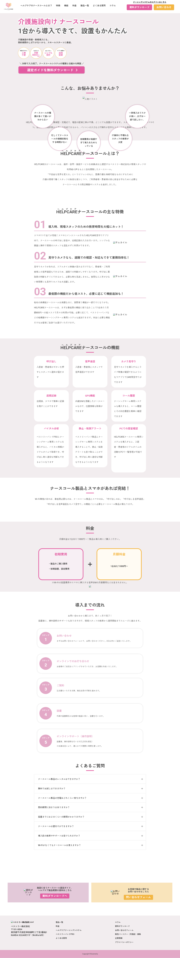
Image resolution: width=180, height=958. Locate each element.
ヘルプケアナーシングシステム (69, 930)
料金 (74, 5)
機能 (66, 5)
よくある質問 (99, 5)
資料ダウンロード (139, 7)
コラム (113, 5)
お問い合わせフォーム (124, 930)
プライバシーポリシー (124, 942)
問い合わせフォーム (138, 897)
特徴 (58, 5)
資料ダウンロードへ (54, 896)
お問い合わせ (163, 7)
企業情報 (118, 938)
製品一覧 (85, 5)
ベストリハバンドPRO (65, 934)
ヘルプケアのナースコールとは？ (36, 5)
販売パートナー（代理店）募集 (128, 934)
